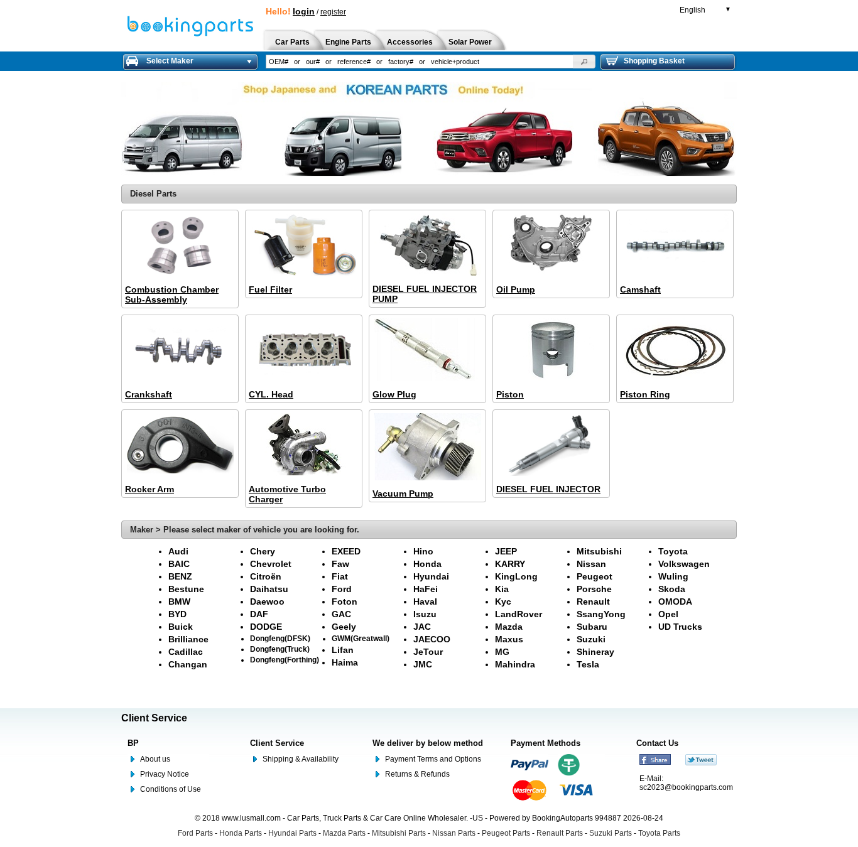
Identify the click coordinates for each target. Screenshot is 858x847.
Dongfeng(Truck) (280, 649)
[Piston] (551, 350)
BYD (177, 614)
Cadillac (185, 652)
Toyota (673, 551)
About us (155, 759)
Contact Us (657, 743)
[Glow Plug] (427, 350)
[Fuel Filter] (304, 245)
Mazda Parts (344, 833)
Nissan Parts (453, 833)
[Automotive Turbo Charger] (304, 445)
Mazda (509, 627)
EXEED (346, 551)
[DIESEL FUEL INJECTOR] (551, 445)
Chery (262, 551)
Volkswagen (684, 564)
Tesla (588, 664)
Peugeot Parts (506, 833)
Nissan (591, 564)
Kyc (503, 601)
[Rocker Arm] (180, 445)
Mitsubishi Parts (399, 833)
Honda (427, 564)
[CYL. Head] (304, 350)
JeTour (428, 652)
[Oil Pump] (551, 245)
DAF (259, 614)
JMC (422, 664)
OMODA (675, 601)
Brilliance (188, 639)
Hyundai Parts (292, 833)
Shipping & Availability (301, 759)
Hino (423, 551)
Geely (344, 627)
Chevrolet (270, 564)
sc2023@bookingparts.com (686, 787)
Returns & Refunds (417, 774)
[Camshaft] (675, 245)
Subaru (592, 627)
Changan (187, 664)
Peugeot (594, 576)
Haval (425, 601)
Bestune (186, 589)
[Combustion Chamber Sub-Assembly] (180, 245)
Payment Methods (545, 743)
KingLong (516, 576)
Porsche (594, 589)
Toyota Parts (659, 833)
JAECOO (431, 639)
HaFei (425, 589)
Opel (668, 614)
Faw (340, 564)
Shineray (595, 652)
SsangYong (601, 614)
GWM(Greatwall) (360, 638)
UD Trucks (680, 627)
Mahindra (515, 664)
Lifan (343, 650)
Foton (344, 601)
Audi (178, 551)
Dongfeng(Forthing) (284, 659)
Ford (342, 589)
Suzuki (591, 639)
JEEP (506, 551)
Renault (593, 601)
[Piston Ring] (675, 350)
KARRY (510, 564)
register (333, 12)
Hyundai (431, 576)
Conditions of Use (170, 789)
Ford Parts (195, 833)
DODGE (266, 627)
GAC (341, 614)
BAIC (179, 564)
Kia (502, 589)
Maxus (509, 639)
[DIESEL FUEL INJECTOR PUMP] (427, 245)
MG (502, 652)
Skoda (671, 589)
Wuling (673, 576)
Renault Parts (559, 833)
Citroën (265, 576)
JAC (422, 627)
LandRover (518, 614)
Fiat (340, 576)
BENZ (180, 576)
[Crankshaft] (180, 350)
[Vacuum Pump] (427, 447)
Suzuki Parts (610, 833)
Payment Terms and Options (433, 759)
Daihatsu (269, 589)
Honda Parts (240, 833)
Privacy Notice (164, 774)
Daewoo (267, 601)
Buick (180, 627)
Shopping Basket (654, 61)
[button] (584, 61)
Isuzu (425, 614)
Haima (345, 662)
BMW (179, 601)
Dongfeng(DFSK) (280, 638)
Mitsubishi (599, 551)
